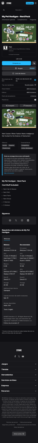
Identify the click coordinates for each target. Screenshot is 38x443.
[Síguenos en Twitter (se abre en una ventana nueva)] (16, 220)
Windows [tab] (7, 239)
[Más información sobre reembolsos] (35, 85)
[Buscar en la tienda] (4, 10)
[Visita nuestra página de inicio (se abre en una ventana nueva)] (10, 220)
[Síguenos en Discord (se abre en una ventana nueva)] (28, 220)
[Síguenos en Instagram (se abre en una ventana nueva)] (22, 220)
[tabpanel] (19, 266)
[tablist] (19, 239)
